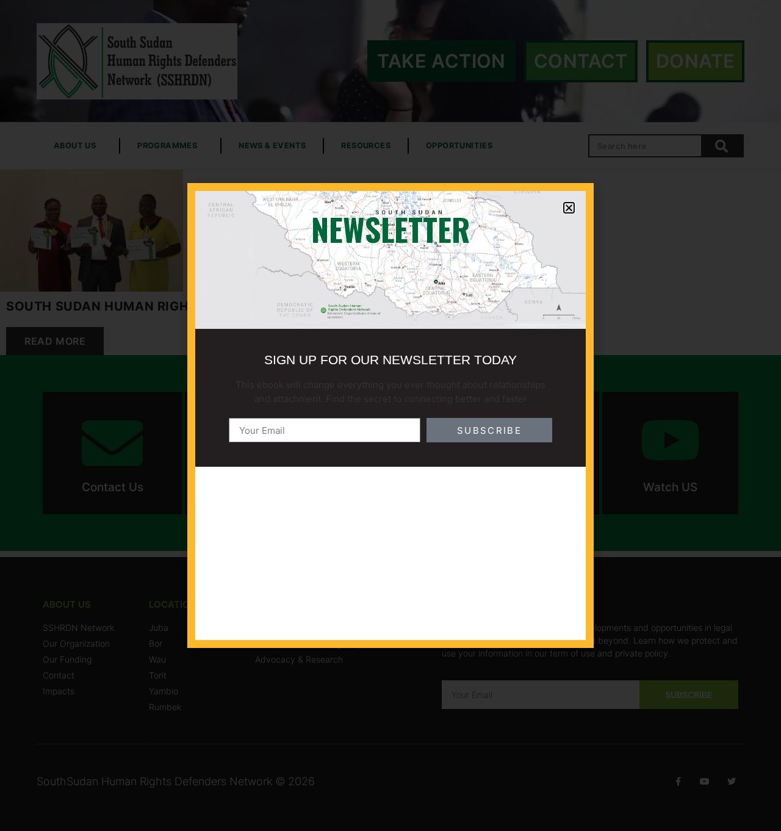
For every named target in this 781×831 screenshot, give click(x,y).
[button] (569, 207)
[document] (390, 415)
